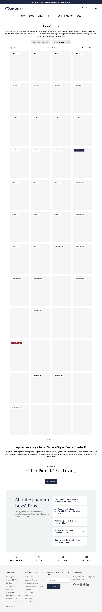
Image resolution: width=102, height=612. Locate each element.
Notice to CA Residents (13, 602)
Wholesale (9, 589)
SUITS (49, 16)
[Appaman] (14, 8)
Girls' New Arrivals (61, 42)
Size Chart (28, 589)
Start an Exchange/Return (34, 586)
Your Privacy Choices (13, 595)
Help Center (29, 577)
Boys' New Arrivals (40, 42)
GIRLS (40, 16)
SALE (79, 16)
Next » (55, 439)
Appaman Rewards (31, 580)
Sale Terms (28, 599)
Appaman (12, 606)
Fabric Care (29, 592)
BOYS (31, 16)
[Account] (82, 8)
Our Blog (9, 583)
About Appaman (11, 577)
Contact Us (29, 595)
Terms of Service (11, 599)
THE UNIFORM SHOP (64, 16)
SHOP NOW (51, 481)
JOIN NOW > (53, 586)
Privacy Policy (11, 592)
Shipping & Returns (31, 583)
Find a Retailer (11, 586)
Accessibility (29, 602)
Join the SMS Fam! (12, 580)
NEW (23, 16)
